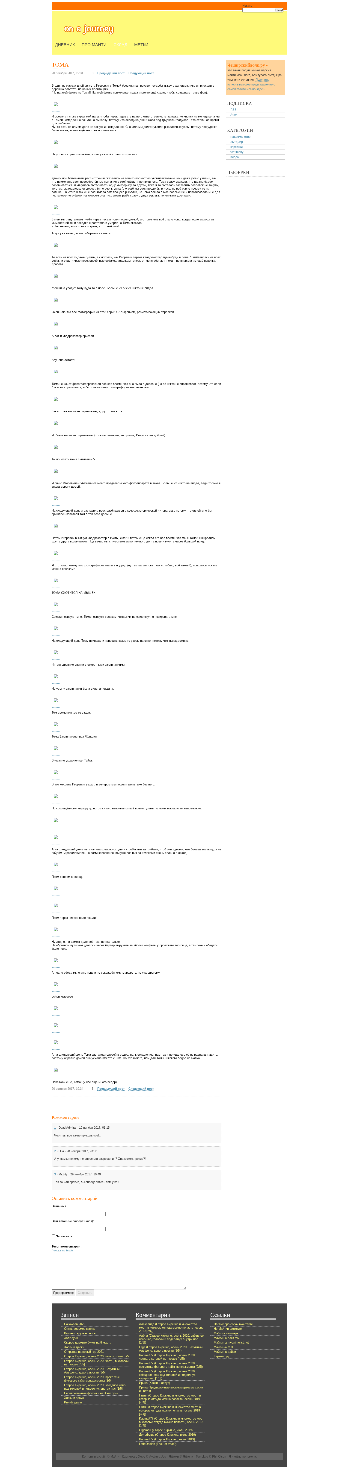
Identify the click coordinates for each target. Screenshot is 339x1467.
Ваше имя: (59, 1206)
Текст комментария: (66, 1246)
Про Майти (94, 44)
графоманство (240, 136)
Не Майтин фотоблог (228, 1328)
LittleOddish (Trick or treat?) (157, 1444)
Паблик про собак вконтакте (233, 1324)
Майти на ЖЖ (223, 1347)
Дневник (65, 44)
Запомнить (64, 1236)
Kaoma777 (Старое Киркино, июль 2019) (167, 1439)
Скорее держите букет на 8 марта (87, 1342)
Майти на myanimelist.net (231, 1342)
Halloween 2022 (74, 1324)
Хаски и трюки (74, 1347)
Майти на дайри (225, 1351)
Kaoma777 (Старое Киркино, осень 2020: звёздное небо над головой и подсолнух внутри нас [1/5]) (167, 1375)
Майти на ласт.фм (226, 1338)
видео (234, 157)
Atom (234, 115)
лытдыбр (236, 141)
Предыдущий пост (111, 73)
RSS (233, 109)
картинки (236, 147)
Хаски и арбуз (74, 1398)
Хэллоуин (71, 1338)
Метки (141, 44)
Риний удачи (73, 1402)
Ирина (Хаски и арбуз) (154, 1383)
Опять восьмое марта (79, 1328)
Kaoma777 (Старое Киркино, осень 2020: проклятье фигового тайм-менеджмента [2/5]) (171, 1365)
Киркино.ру (221, 1356)
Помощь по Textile (62, 1250)
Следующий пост (141, 73)
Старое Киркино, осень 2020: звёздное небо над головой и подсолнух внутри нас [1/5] (94, 1386)
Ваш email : (73, 1221)
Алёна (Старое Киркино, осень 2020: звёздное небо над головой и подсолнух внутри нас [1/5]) (171, 1339)
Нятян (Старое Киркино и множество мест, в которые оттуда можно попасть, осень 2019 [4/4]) (170, 1399)
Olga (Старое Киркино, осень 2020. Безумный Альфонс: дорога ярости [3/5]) (170, 1348)
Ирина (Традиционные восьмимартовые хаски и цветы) (171, 1389)
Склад (120, 44)
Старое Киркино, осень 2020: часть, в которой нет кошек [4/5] (96, 1362)
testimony (237, 152)
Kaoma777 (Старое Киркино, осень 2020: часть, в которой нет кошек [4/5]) (167, 1356)
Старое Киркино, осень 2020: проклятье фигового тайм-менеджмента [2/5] (92, 1378)
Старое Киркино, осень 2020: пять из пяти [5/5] (97, 1356)
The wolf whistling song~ (89, 29)
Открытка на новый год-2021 (84, 1351)
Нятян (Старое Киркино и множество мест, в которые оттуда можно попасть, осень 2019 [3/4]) (170, 1410)
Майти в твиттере (226, 1333)
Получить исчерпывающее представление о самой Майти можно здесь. (251, 84)
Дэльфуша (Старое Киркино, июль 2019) (167, 1434)
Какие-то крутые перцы (80, 1333)
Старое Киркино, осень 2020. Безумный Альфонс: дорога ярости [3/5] (91, 1370)
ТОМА (60, 64)
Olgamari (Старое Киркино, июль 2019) (166, 1430)
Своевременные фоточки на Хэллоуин (91, 1393)
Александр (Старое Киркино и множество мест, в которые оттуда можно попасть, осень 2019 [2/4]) (171, 1327)
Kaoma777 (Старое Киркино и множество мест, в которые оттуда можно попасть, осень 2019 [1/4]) (171, 1422)
